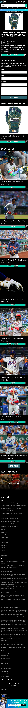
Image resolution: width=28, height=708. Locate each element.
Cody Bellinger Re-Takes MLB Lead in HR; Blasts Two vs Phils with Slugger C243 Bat (14, 583)
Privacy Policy (4, 694)
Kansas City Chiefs (5, 666)
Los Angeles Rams (5, 658)
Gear (8, 8)
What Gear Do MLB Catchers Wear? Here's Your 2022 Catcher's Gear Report (13, 625)
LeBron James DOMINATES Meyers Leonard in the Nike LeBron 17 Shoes (14, 591)
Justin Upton (11, 59)
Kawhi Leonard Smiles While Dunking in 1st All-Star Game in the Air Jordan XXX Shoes (13, 566)
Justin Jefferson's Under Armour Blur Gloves (11, 513)
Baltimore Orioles (5, 673)
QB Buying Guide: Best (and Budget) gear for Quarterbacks (11, 639)
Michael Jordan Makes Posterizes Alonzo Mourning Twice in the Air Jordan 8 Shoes (13, 600)
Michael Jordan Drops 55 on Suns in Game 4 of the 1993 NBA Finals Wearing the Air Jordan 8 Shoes (13, 596)
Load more (14, 466)
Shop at (10, 55)
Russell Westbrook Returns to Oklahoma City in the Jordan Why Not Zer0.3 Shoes (13, 575)
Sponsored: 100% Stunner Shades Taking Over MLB (13, 647)
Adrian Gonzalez (4, 548)
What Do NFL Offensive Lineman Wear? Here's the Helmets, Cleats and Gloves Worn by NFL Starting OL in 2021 (14, 616)
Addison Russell (4, 542)
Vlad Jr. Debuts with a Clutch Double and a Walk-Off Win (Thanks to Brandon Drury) (14, 579)
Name (3, 69)
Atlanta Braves (4, 671)
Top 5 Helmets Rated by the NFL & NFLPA (10, 607)
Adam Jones (4, 540)
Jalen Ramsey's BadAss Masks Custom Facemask (13, 510)
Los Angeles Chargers (6, 668)
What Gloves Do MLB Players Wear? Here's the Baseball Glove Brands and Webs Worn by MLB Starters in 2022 (14, 611)
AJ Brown (3, 550)
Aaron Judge (4, 534)
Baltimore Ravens (5, 676)
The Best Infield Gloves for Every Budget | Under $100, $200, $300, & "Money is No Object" (13, 635)
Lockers (3, 8)
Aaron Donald (4, 532)
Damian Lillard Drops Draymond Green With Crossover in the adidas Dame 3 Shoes (14, 570)
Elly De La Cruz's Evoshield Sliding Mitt (10, 518)
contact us (19, 706)
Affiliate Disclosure (5, 692)
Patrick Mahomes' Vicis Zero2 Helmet (10, 521)
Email (3, 75)
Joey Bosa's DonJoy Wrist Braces (9, 523)
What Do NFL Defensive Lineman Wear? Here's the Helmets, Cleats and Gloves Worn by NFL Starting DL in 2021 (14, 630)
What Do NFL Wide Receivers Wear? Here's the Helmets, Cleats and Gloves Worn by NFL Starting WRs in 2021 (14, 643)
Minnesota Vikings (5, 653)
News (13, 8)
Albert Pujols (4, 555)
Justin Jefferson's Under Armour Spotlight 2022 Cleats (13, 505)
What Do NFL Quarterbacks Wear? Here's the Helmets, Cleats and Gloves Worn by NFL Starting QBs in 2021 (13, 621)
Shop (13, 187)
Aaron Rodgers (4, 537)
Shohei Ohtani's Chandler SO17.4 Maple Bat (11, 508)
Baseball (13, 60)
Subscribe (19, 8)
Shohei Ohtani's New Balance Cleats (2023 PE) (11, 516)
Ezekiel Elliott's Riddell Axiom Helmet (9, 526)
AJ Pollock (3, 553)
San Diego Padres (19, 59)
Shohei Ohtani (14, 10)
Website (3, 81)
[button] (24, 2)
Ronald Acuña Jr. (5, 10)
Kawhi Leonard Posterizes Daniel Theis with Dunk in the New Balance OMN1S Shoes (14, 587)
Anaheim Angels (4, 655)
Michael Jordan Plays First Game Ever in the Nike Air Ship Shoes (13, 562)
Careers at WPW (4, 689)
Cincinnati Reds (4, 660)
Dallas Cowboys (4, 663)
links (17, 11)
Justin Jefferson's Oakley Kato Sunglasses (11, 503)
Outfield (4, 59)
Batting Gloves (6, 60)
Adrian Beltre (4, 545)
